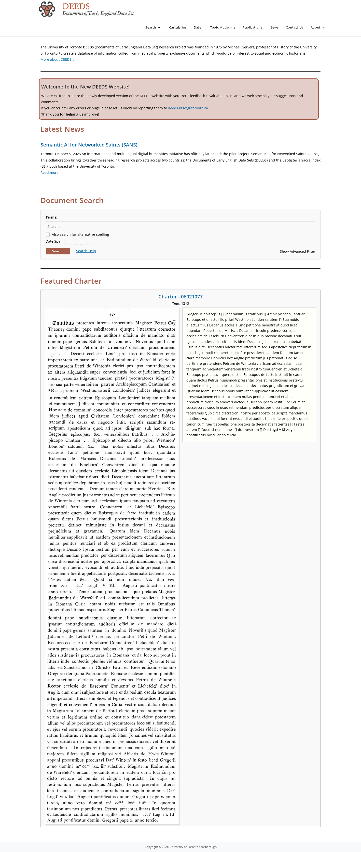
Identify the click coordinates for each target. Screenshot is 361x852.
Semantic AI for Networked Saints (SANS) (89, 144)
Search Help (86, 251)
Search (58, 251)
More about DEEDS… (57, 59)
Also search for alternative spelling (80, 234)
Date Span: (55, 241)
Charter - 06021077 (180, 296)
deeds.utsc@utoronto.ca (188, 108)
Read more (49, 172)
